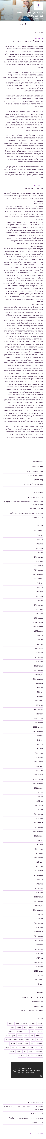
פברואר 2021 (38, 814)
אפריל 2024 (39, 648)
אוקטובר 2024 (38, 622)
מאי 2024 (39, 644)
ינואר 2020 (39, 862)
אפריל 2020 (39, 849)
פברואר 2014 (38, 962)
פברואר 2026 (38, 557)
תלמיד (12, 1052)
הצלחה (19, 1032)
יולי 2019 (40, 879)
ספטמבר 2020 (38, 831)
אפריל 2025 (39, 596)
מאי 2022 (39, 749)
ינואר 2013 (39, 984)
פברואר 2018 (38, 923)
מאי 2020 (39, 845)
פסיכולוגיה (38, 1052)
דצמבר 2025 (38, 566)
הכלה (26, 1032)
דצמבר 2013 (38, 971)
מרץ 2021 (39, 810)
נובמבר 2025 (38, 570)
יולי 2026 (40, 535)
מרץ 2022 (39, 757)
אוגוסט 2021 (38, 788)
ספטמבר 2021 (38, 783)
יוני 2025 (40, 587)
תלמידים (30, 1056)
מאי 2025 (39, 592)
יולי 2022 (40, 740)
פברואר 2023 (38, 709)
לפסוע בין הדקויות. (34, 188)
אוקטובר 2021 (38, 779)
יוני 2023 (40, 692)
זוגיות (26, 1036)
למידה (39, 1044)
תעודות (30, 497)
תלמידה (39, 1056)
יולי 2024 (40, 635)
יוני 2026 (40, 539)
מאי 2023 (39, 696)
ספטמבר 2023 (38, 679)
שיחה (19, 1052)
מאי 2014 (39, 958)
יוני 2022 (40, 744)
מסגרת (13, 1044)
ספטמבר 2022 (38, 731)
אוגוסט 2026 (38, 531)
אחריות (32, 1024)
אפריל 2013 (39, 980)
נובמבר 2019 (38, 871)
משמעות (30, 1048)
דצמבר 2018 (38, 897)
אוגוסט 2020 (38, 836)
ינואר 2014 (39, 967)
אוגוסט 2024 (38, 631)
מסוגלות (39, 1048)
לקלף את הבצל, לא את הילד (33, 484)
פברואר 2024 (38, 657)
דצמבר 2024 (38, 613)
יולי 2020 (40, 840)
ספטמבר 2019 (38, 875)
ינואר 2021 (39, 818)
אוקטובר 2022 (38, 727)
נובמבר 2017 (38, 936)
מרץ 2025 (39, 600)
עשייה (7, 1048)
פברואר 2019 (38, 888)
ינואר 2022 (39, 766)
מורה (33, 1044)
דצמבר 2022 (38, 718)
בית (25, 1028)
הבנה (19, 1028)
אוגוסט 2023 (38, 683)
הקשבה (11, 1032)
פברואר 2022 (38, 762)
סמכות (14, 1048)
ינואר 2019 (39, 892)
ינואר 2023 (39, 714)
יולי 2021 (40, 792)
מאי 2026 (39, 544)
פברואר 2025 (38, 605)
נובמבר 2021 (38, 775)
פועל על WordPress (36, 1134)
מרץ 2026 (39, 553)
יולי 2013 (40, 975)
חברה (20, 1036)
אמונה (11, 1024)
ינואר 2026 (39, 561)
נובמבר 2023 (38, 670)
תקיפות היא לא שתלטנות (34, 475)
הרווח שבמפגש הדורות (35, 471)
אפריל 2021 (39, 805)
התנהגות (39, 1036)
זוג (32, 1036)
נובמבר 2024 (38, 618)
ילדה (27, 1040)
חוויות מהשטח (38, 1006)
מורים (26, 1044)
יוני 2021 (40, 797)
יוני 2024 (40, 640)
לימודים (8, 1040)
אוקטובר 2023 (38, 675)
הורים (33, 1032)
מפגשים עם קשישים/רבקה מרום (32, 1010)
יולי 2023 (40, 688)
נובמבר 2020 (38, 827)
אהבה (40, 1024)
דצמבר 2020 (38, 823)
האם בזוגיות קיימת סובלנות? (18, 513)
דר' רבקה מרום (38, 509)
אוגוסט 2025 (38, 579)
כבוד (15, 1040)
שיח (25, 1052)
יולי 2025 (40, 583)
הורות (40, 1032)
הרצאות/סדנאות (37, 1002)
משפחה (22, 1048)
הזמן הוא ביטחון (37, 467)
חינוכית (39, 1040)
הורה (12, 1028)
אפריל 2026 (39, 548)
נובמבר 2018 (38, 901)
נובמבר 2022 (38, 723)
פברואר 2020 (38, 858)
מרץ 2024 (39, 653)
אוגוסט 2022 (38, 736)
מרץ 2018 (39, 919)
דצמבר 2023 (38, 666)
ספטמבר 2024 (38, 627)
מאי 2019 (39, 884)
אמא (17, 1024)
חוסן (13, 1036)
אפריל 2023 (39, 701)
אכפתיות (24, 1024)
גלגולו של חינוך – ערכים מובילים (32, 997)
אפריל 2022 (39, 753)
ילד (33, 1040)
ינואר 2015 (39, 953)
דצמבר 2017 (38, 932)
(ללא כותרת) (38, 480)
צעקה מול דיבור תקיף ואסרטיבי (27, 41)
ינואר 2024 (39, 661)
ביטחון (31, 1028)
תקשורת (22, 1056)
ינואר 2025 (39, 609)
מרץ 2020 (39, 853)
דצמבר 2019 (38, 866)
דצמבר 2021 (38, 770)
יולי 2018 (40, 914)
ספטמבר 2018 (38, 910)
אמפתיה (39, 1028)
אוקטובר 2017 (38, 940)
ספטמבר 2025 (38, 574)
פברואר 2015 (38, 949)
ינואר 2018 (39, 927)
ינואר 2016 (39, 945)
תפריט (22, 24)
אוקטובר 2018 (38, 906)
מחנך (20, 1044)
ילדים (21, 1040)
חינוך (8, 1036)
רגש (30, 1052)
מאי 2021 (39, 801)
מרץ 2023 (39, 705)
